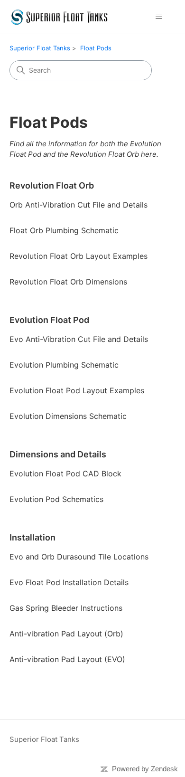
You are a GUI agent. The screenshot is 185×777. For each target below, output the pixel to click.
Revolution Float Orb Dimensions (68, 281)
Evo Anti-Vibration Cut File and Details (78, 339)
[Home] (59, 17)
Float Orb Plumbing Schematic (64, 230)
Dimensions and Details (57, 454)
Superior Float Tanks (39, 48)
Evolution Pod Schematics (56, 499)
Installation (32, 537)
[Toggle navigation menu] (159, 17)
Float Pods (95, 48)
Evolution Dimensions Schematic (68, 416)
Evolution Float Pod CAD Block (65, 473)
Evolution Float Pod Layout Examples (76, 390)
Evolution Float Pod (49, 320)
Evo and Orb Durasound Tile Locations (78, 556)
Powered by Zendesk (145, 769)
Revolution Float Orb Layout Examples (78, 256)
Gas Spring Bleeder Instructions (65, 608)
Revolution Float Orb (51, 185)
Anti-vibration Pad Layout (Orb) (66, 633)
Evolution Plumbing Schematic (64, 365)
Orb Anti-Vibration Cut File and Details (78, 204)
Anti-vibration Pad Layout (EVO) (67, 659)
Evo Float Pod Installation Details (69, 582)
